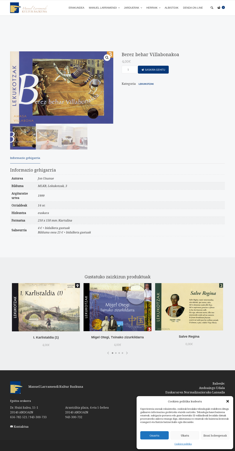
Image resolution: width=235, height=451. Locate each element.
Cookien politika (183, 443)
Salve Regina (189, 336)
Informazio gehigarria (25, 158)
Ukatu (185, 435)
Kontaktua (20, 427)
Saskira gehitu (155, 69)
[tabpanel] (46, 316)
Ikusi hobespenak (215, 435)
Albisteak (171, 7)
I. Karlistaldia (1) (46, 337)
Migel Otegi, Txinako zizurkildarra (117, 337)
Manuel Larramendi (103, 7)
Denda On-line (193, 7)
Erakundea (76, 7)
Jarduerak (132, 7)
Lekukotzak (146, 84)
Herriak (152, 7)
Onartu (154, 435)
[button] (227, 401)
